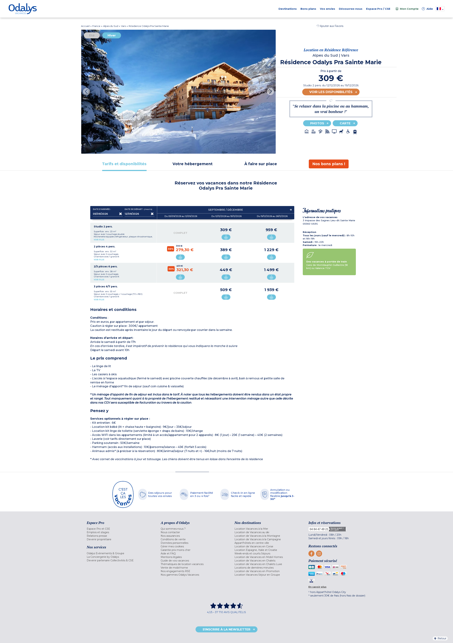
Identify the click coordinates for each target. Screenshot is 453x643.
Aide (428, 8)
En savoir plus (317, 586)
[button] (330, 26)
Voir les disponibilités (330, 92)
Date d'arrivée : (102, 209)
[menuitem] (119, 529)
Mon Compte (409, 8)
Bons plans (308, 8)
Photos (317, 123)
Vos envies (327, 8)
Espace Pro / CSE (378, 8)
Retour (442, 638)
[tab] (124, 163)
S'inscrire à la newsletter (226, 629)
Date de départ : (139, 209)
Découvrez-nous (350, 8)
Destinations (288, 8)
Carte (345, 123)
